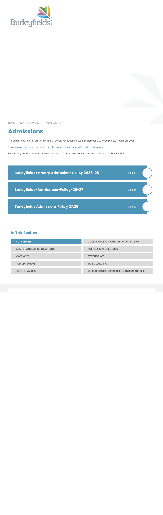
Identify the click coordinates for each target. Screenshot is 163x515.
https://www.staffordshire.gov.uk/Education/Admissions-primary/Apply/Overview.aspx (55, 146)
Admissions (53, 122)
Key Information (30, 122)
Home (11, 122)
